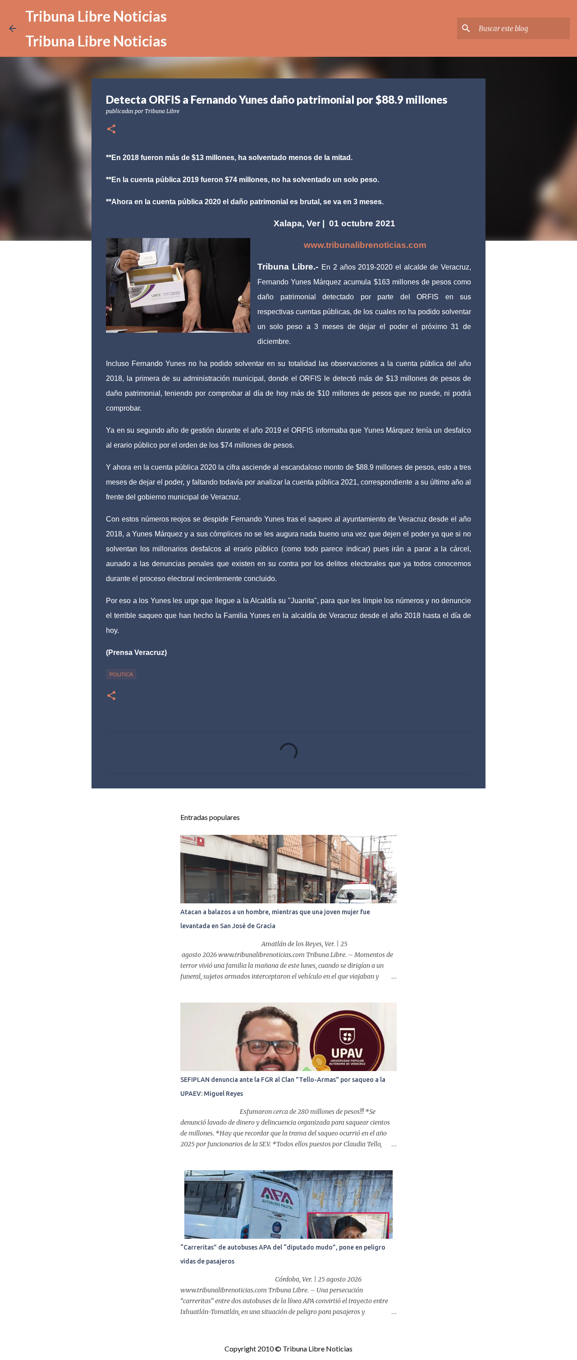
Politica (121, 674)
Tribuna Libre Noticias (96, 16)
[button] (111, 130)
